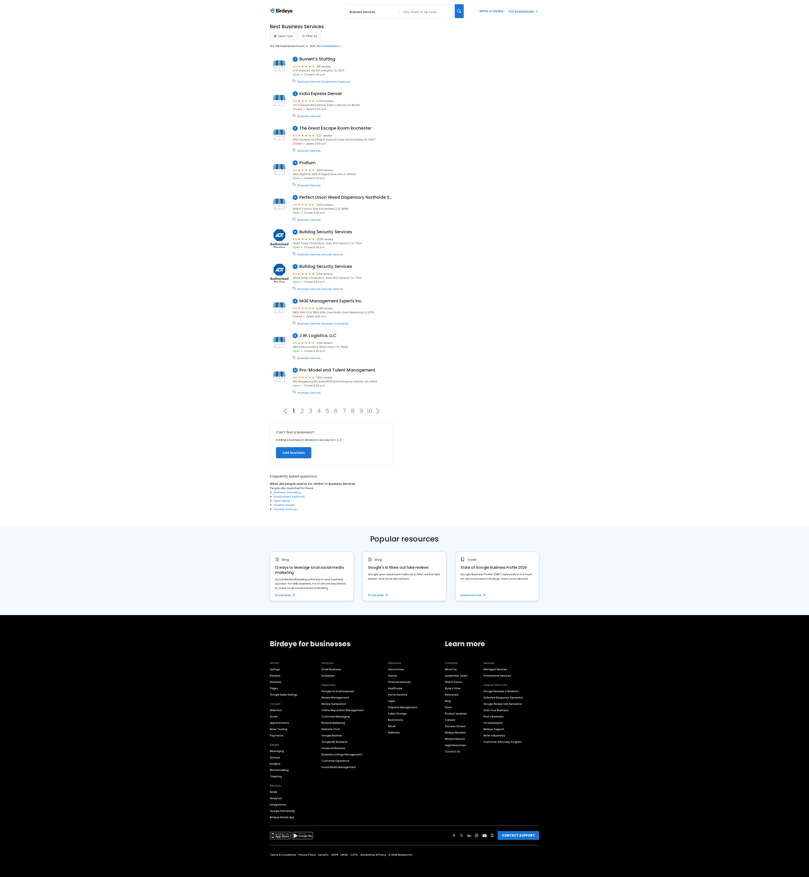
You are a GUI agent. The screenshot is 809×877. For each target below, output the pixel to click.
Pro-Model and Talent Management (337, 370)
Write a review (491, 11)
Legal (391, 701)
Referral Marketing (333, 723)
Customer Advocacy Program (503, 742)
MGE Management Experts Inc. (330, 301)
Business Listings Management (341, 754)
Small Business (331, 669)
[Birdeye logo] (282, 11)
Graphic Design (284, 505)
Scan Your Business (496, 710)
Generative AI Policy (373, 855)
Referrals (275, 682)
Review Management (335, 697)
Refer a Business (494, 735)
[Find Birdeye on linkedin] (469, 835)
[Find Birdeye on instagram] (476, 835)
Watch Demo (453, 682)
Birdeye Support (494, 729)
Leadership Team (456, 675)
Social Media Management (338, 767)
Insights (275, 764)
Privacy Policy (307, 855)
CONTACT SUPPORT (518, 835)
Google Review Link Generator (503, 704)
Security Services (332, 254)
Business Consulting (335, 323)
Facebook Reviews (333, 748)
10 (369, 411)
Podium (307, 162)
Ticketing (276, 776)
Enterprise (328, 675)
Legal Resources (455, 745)
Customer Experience (335, 761)
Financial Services (399, 682)
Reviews (275, 675)
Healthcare (395, 688)
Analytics (276, 798)
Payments (276, 735)
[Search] (459, 11)
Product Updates (456, 713)
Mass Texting (278, 729)
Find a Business (494, 716)
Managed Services (495, 669)
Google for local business (337, 691)
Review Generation (333, 704)
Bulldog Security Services (325, 232)
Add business (294, 453)
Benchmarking (279, 770)
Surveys (275, 757)
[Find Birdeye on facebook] (454, 835)
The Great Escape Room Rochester (335, 128)
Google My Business (334, 742)
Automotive (396, 669)
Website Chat (330, 729)
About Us (451, 669)
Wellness (394, 732)
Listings (275, 669)
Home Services (397, 694)
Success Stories (455, 726)
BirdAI (273, 792)
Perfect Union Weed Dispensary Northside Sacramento (346, 197)
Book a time (453, 688)
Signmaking (282, 501)
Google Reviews (331, 735)
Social (273, 716)
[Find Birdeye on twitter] (461, 835)
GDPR (334, 855)
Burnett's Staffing (317, 59)
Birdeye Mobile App (282, 817)
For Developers (493, 723)
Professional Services (497, 675)
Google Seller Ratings (283, 694)
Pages (274, 688)
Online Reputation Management (342, 710)
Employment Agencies (336, 81)
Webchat (276, 710)
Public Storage (397, 713)
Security (323, 855)
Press (448, 707)
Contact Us (452, 751)
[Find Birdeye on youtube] (484, 835)
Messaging (277, 751)
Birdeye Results (455, 739)
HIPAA (344, 855)
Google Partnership (282, 811)
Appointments (279, 723)
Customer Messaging (335, 716)
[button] (378, 411)
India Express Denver (320, 93)
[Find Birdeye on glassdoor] (492, 835)
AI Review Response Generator (503, 697)
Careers (450, 720)
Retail (391, 726)
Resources (451, 694)
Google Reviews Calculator (501, 691)
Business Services (309, 81)
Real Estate (395, 720)
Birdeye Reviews (455, 732)
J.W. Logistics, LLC (318, 335)
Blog (448, 701)
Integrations (278, 804)
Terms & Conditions (283, 855)
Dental (392, 675)
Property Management (403, 707)
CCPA (354, 855)
